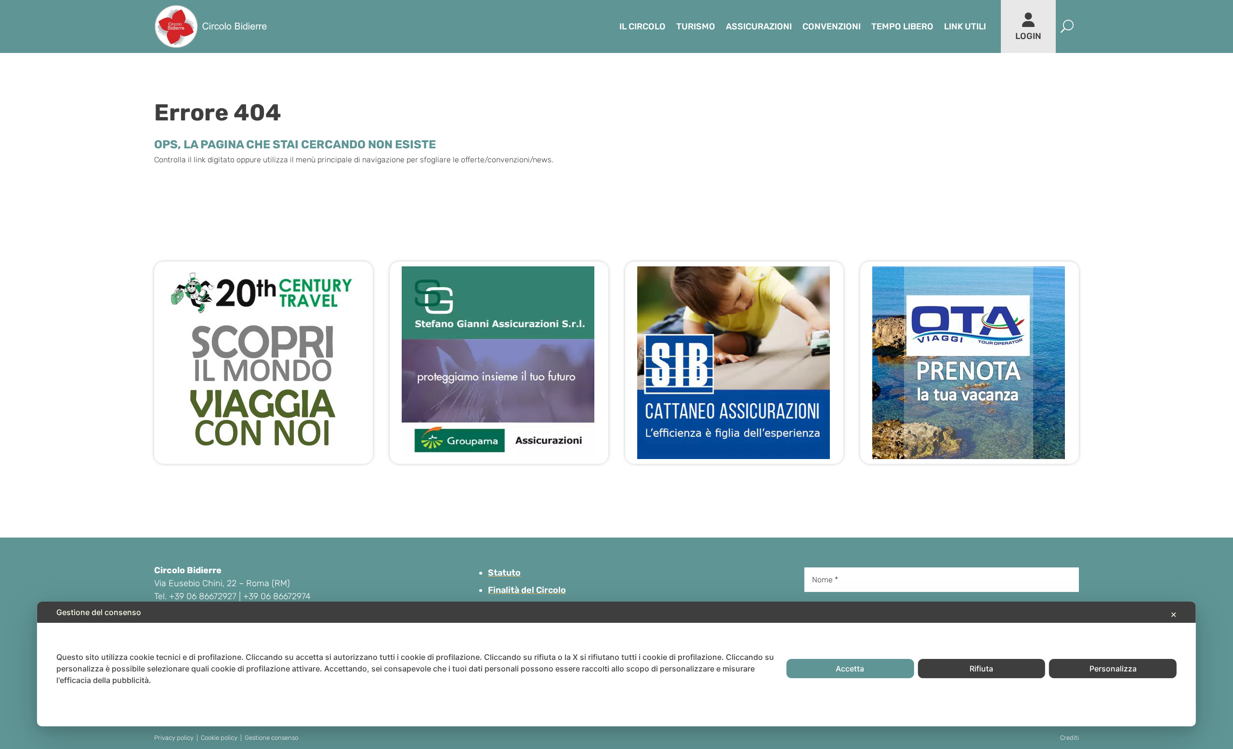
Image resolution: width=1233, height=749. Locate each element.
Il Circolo (642, 26)
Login (1028, 36)
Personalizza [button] (1113, 668)
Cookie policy (219, 737)
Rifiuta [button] (981, 668)
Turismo (695, 26)
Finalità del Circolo (527, 590)
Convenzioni (831, 26)
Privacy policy (174, 737)
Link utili (965, 26)
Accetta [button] (850, 668)
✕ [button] (1173, 614)
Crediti (1069, 737)
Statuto (504, 572)
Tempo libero (902, 26)
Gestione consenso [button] (271, 737)
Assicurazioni (759, 26)
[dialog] (616, 664)
